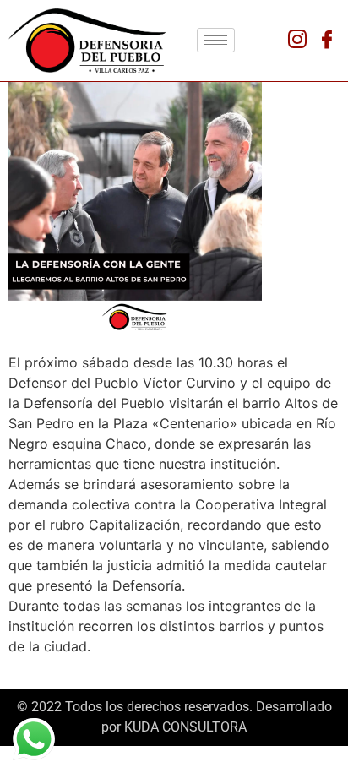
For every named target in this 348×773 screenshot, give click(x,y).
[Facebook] (327, 40)
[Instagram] (297, 40)
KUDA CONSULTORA (185, 727)
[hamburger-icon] (216, 40)
